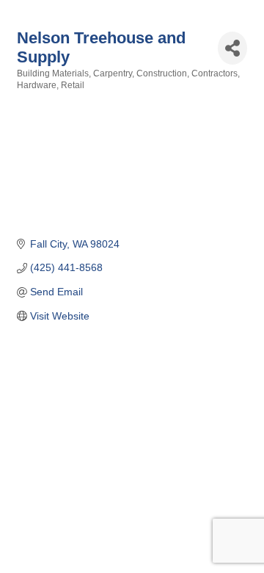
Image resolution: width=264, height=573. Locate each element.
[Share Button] (232, 48)
